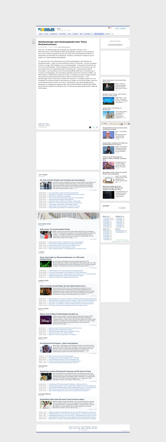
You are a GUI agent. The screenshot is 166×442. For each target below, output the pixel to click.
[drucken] (33, 43)
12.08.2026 (119, 224)
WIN (81, 34)
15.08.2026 (119, 219)
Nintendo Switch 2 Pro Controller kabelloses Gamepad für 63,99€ (66, 270)
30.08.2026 (106, 218)
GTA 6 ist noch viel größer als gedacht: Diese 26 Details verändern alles (114, 158)
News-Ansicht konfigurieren (122, 240)
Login (117, 28)
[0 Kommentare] (42, 127)
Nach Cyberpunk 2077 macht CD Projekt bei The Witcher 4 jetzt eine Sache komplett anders (73, 298)
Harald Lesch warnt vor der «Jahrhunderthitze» (61, 333)
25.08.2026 (106, 225)
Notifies (127, 241)
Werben (108, 34)
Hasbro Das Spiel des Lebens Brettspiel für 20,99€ (62, 247)
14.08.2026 (119, 221)
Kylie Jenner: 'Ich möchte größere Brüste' (55, 229)
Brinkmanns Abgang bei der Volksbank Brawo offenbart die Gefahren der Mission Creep (113, 187)
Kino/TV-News (43, 308)
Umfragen (88, 34)
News (40, 34)
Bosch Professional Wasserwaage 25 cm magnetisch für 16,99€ (65, 243)
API (93, 428)
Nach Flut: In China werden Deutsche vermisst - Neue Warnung (65, 202)
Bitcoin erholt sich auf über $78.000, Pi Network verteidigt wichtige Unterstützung (70, 389)
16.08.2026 (119, 218)
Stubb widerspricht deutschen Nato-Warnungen (61, 199)
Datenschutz (77, 427)
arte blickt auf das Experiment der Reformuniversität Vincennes (65, 328)
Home (70, 428)
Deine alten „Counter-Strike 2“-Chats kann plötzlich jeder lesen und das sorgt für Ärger (71, 303)
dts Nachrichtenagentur (64, 47)
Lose (69, 34)
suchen (123, 208)
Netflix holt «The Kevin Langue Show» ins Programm (62, 334)
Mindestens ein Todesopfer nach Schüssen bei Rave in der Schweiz (66, 194)
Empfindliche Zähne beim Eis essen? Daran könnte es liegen (62, 399)
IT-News (41, 252)
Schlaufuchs (53, 34)
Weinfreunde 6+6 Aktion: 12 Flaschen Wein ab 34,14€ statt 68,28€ (66, 242)
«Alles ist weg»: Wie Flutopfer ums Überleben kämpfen (63, 204)
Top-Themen (42, 174)
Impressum (94, 427)
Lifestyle (75, 34)
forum (127, 47)
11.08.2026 (119, 225)
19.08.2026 (106, 236)
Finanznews (42, 366)
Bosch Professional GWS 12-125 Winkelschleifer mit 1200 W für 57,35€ (67, 248)
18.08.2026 (106, 238)
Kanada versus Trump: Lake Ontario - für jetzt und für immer (64, 206)
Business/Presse (44, 394)
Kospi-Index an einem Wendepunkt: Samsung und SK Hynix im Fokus (65, 371)
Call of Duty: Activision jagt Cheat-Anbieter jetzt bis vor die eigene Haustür (68, 305)
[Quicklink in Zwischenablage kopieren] (33, 40)
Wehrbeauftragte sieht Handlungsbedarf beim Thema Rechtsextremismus (62, 43)
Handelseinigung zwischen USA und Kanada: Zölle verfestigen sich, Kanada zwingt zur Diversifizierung (76, 385)
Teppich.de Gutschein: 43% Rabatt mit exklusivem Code (63, 277)
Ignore (123, 241)
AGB (82, 427)
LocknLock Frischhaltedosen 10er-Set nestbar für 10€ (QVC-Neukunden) (68, 272)
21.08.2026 (106, 233)
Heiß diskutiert (120, 232)
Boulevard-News (44, 224)
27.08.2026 (106, 222)
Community (62, 34)
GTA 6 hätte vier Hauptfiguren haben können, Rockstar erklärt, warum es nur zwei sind (71, 302)
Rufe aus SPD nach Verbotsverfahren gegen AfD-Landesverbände (66, 198)
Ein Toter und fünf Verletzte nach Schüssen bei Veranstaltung (62, 180)
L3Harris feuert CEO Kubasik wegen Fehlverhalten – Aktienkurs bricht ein (68, 384)
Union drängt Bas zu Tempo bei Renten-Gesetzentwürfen (64, 193)
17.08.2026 (106, 239)
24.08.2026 (106, 227)
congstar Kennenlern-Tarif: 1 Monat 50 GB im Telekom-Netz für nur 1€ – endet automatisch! (72, 274)
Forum (46, 34)
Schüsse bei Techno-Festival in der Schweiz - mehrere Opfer (64, 201)
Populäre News (120, 230)
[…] (74, 188)
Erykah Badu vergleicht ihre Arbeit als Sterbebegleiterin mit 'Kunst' (115, 143)
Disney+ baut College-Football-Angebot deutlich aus (59, 314)
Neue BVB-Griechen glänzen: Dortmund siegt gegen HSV (64, 359)
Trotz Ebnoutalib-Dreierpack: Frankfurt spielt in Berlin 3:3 (63, 362)
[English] (111, 28)
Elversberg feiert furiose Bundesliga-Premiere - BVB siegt (64, 357)
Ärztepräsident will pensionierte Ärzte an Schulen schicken (115, 128)
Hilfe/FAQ (88, 428)
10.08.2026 (119, 227)
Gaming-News (43, 280)
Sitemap (71, 427)
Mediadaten (88, 427)
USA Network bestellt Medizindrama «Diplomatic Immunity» (64, 331)
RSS (96, 428)
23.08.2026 (106, 230)
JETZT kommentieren (116, 45)
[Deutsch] (109, 28)
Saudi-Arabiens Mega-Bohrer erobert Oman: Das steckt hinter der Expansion (69, 390)
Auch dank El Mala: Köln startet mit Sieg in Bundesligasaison (65, 361)
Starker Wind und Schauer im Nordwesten (60, 196)
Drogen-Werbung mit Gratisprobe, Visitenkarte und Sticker (64, 207)
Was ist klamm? (99, 34)
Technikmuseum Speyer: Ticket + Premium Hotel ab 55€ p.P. (64, 245)
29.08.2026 (106, 219)
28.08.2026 (106, 221)
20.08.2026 (106, 235)
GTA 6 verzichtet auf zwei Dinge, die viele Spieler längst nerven (62, 286)
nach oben (124, 430)
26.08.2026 (106, 224)
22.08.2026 (106, 232)
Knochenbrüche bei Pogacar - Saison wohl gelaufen (59, 343)
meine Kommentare (116, 241)
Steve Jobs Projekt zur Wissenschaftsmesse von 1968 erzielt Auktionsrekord (62, 258)
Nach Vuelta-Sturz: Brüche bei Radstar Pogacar (61, 356)
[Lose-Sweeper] (112, 34)
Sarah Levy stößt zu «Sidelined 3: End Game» (61, 329)
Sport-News (42, 338)
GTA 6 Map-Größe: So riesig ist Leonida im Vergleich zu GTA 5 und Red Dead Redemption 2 (73, 300)
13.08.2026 (119, 222)
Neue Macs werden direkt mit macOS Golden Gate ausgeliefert (115, 173)
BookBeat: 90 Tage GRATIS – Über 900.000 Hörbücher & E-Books (66, 275)
